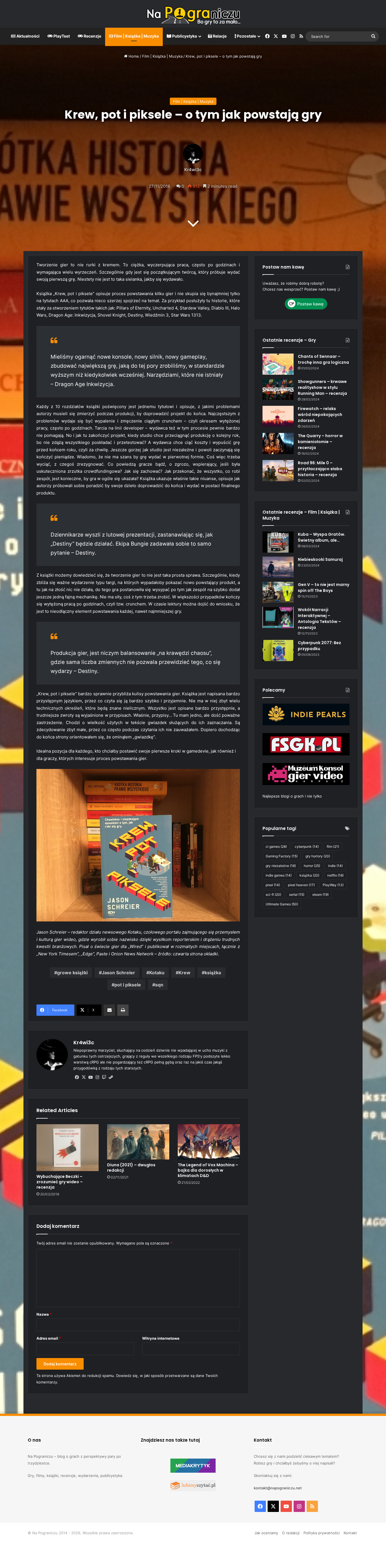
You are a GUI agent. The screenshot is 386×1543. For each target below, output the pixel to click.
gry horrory (317, 856)
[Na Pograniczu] (193, 13)
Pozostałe (246, 36)
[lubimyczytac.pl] (193, 1489)
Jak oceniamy (266, 1533)
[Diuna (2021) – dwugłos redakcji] (138, 1141)
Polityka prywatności (321, 1533)
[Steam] (110, 1077)
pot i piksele (127, 985)
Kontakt (350, 1533)
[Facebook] (76, 1077)
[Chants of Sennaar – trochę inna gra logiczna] (278, 364)
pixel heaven (301, 885)
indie (335, 866)
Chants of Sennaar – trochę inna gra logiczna (323, 359)
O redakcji (291, 1533)
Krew (184, 972)
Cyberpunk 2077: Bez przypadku (319, 645)
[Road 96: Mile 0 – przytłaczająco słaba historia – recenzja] (278, 470)
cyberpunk (307, 846)
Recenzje (92, 36)
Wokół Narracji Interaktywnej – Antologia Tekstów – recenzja (319, 618)
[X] (83, 1077)
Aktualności (28, 36)
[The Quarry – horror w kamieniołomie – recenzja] (278, 443)
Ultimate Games (282, 904)
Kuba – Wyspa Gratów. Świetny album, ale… (321, 537)
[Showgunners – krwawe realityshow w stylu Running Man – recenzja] (278, 389)
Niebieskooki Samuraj (320, 559)
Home (133, 56)
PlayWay (333, 885)
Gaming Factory (282, 856)
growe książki (72, 972)
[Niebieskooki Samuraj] (278, 567)
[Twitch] (104, 1077)
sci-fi (273, 894)
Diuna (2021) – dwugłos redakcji (131, 1167)
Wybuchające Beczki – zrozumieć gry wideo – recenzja (59, 1182)
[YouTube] (90, 1077)
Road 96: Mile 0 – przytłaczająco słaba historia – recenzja (320, 469)
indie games (279, 875)
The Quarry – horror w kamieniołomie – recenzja (320, 441)
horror (312, 866)
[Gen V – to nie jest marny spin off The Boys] (278, 592)
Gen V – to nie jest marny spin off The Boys (323, 587)
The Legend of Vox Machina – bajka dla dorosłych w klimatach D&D (208, 1170)
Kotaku (156, 972)
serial (296, 894)
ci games (276, 846)
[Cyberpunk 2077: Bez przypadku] (278, 650)
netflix (335, 875)
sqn (159, 985)
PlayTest (61, 36)
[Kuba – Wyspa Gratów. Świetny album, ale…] (278, 542)
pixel (273, 885)
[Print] (123, 1010)
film (333, 846)
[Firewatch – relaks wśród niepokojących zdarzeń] (278, 416)
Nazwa (44, 1314)
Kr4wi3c (193, 169)
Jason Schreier (118, 972)
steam (320, 894)
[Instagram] (97, 1077)
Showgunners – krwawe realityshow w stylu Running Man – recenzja (322, 387)
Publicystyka (184, 36)
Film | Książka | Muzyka (136, 36)
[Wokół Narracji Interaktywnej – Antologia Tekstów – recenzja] (278, 617)
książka (213, 972)
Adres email (48, 1338)
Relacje (219, 36)
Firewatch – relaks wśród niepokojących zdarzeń (320, 414)
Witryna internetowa (160, 1338)
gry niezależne (281, 866)
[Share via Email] (109, 1010)
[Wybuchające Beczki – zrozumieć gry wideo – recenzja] (67, 1147)
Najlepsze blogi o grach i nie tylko (292, 796)
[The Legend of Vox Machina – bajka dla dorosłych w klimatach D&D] (209, 1141)
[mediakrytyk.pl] (193, 1471)
